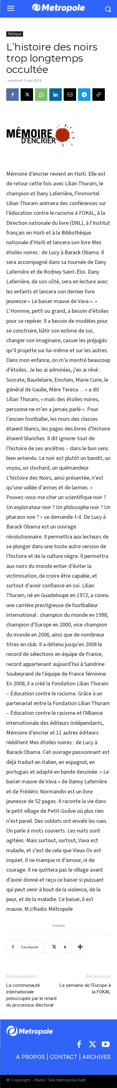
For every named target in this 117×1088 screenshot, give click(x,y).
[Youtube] (106, 1045)
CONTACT (63, 1057)
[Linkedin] (55, 94)
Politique (14, 34)
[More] (80, 947)
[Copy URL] (98, 94)
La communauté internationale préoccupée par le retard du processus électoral (31, 995)
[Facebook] (12, 94)
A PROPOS (30, 1057)
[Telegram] (84, 94)
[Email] (70, 94)
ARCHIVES (96, 1057)
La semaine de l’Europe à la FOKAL (85, 988)
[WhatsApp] (41, 94)
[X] (27, 94)
